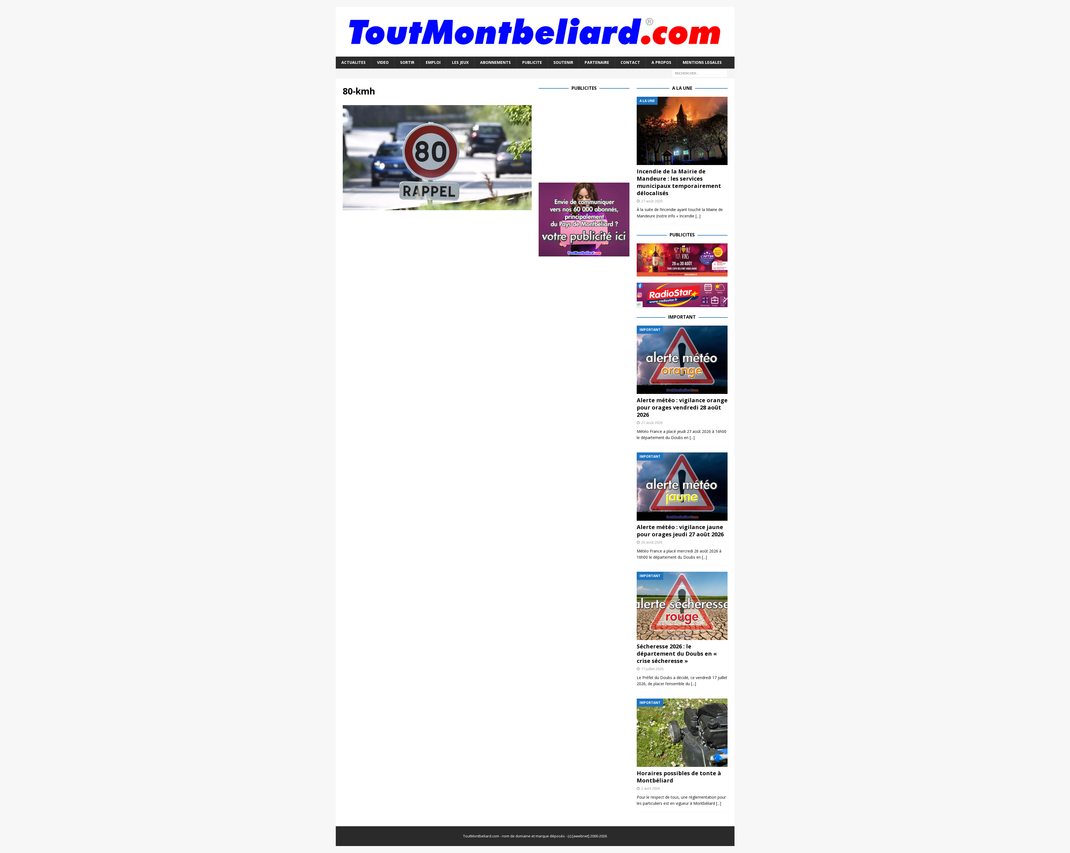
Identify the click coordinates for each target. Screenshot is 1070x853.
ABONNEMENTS (495, 62)
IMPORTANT (682, 317)
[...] (698, 216)
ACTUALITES (353, 62)
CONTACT (630, 62)
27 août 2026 (651, 200)
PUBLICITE (532, 62)
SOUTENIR (563, 62)
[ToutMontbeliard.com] (535, 53)
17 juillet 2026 (652, 668)
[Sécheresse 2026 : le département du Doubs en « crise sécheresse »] (682, 606)
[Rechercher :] (700, 73)
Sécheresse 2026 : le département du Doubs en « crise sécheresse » (677, 654)
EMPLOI (433, 62)
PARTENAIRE (597, 62)
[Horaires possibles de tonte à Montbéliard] (682, 733)
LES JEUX (460, 62)
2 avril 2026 (650, 788)
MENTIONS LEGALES (702, 62)
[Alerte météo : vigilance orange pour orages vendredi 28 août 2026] (682, 360)
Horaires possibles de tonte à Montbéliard (679, 776)
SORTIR (407, 62)
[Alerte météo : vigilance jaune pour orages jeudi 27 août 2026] (682, 486)
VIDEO (383, 62)
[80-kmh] (437, 207)
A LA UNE (682, 88)
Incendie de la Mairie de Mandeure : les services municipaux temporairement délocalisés (679, 182)
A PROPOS (661, 62)
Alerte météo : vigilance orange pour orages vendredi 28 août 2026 (682, 407)
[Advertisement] (585, 136)
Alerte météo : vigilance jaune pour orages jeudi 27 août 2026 (680, 530)
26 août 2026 (651, 542)
